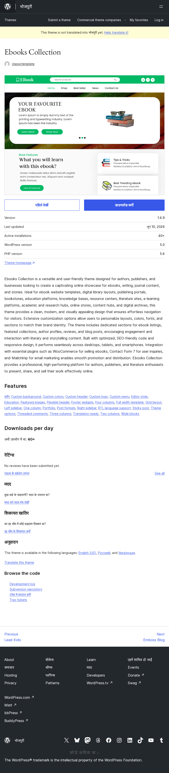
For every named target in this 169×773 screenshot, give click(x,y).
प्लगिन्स (50, 675)
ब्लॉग (6, 396)
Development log (22, 584)
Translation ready (86, 414)
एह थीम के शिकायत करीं (17, 531)
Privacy (10, 683)
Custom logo (98, 396)
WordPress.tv (100, 683)
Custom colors (53, 396)
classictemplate (23, 64)
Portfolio (49, 408)
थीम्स (49, 667)
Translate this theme (19, 562)
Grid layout (153, 402)
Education (11, 402)
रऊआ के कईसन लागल (16, 473)
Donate (136, 675)
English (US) (87, 553)
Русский (104, 553)
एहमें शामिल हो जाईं (140, 659)
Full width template (130, 402)
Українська (126, 553)
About (9, 659)
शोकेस (50, 659)
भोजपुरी (19, 740)
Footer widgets (82, 402)
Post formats (66, 408)
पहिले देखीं (41, 205)
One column (32, 408)
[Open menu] (162, 6)
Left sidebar (13, 408)
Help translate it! (116, 32)
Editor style (139, 396)
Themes (10, 20)
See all (160, 473)
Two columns (109, 414)
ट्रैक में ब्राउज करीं (20, 594)
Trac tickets (18, 600)
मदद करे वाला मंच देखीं (16, 502)
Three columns (60, 414)
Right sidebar (86, 408)
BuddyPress (16, 721)
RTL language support (114, 408)
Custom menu (119, 396)
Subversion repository (26, 589)
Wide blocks (130, 414)
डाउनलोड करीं (124, 205)
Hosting (10, 675)
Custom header (76, 396)
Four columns (104, 402)
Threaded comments (32, 414)
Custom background (26, 396)
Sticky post (140, 408)
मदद (89, 667)
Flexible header (58, 402)
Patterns (52, 683)
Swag (134, 683)
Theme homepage (17, 263)
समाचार (9, 667)
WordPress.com (19, 697)
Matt (10, 705)
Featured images (33, 402)
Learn (91, 659)
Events (133, 667)
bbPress (13, 713)
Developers (96, 675)
